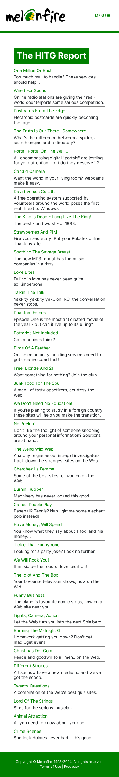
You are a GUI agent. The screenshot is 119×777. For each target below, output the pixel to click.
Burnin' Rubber (28, 489)
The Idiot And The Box (36, 575)
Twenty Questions (31, 686)
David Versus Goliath (34, 191)
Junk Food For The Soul (37, 383)
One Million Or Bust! (33, 70)
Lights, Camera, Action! (37, 615)
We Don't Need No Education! (43, 403)
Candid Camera (29, 171)
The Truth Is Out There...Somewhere (50, 130)
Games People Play (33, 504)
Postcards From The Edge (39, 110)
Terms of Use (50, 766)
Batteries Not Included (36, 332)
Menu (101, 15)
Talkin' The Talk (29, 292)
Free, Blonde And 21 (33, 368)
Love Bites (24, 272)
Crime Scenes (27, 731)
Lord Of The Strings (33, 701)
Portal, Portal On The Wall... (41, 151)
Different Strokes (31, 665)
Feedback (71, 766)
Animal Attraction (31, 716)
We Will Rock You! (31, 560)
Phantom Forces (30, 312)
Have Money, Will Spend (38, 524)
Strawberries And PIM (35, 232)
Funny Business (29, 595)
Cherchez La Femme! (35, 469)
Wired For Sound (30, 90)
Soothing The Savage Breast (42, 251)
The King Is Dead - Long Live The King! (52, 216)
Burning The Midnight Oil (38, 630)
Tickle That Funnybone (37, 544)
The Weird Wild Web (34, 449)
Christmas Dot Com (33, 650)
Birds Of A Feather (32, 347)
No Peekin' (24, 423)
